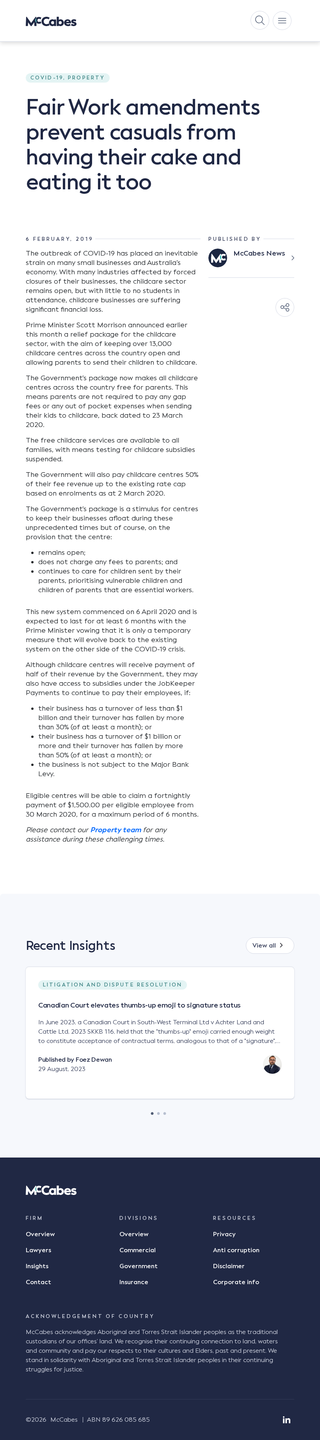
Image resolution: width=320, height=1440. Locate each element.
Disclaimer (229, 1266)
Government (138, 1266)
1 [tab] (152, 1111)
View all (264, 945)
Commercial (137, 1250)
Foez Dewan (94, 1060)
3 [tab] (164, 1111)
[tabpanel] (160, 1039)
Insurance (133, 1282)
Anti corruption (236, 1250)
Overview (40, 1234)
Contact (38, 1282)
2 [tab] (158, 1111)
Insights (37, 1266)
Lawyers (38, 1250)
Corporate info (236, 1282)
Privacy (224, 1234)
